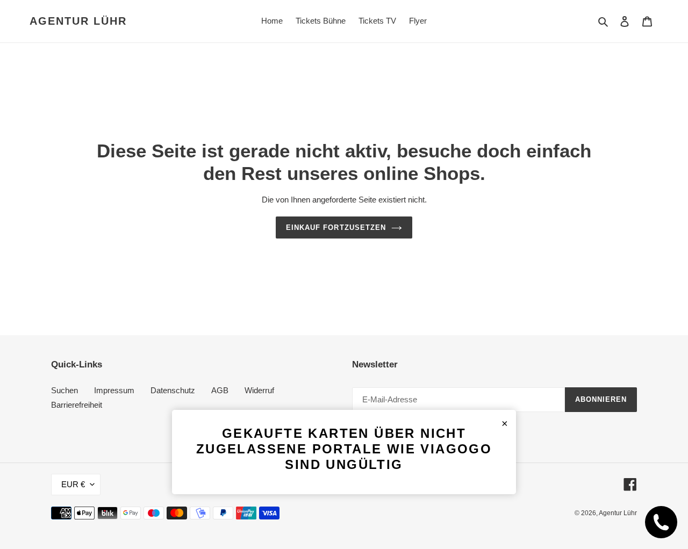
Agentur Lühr (78, 21)
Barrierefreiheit (76, 404)
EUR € (73, 484)
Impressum (114, 390)
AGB (219, 390)
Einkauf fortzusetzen (336, 227)
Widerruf (259, 390)
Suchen (64, 390)
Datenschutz (172, 390)
